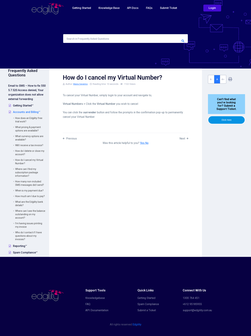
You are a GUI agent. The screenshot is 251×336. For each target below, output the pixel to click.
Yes (142, 143)
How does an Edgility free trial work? (28, 120)
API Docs (132, 8)
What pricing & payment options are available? (28, 129)
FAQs (149, 8)
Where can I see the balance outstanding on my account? (30, 214)
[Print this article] (230, 79)
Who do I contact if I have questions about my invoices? (28, 236)
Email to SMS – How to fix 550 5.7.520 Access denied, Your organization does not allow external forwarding (27, 92)
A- (211, 79)
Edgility (137, 324)
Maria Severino (80, 84)
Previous (71, 138)
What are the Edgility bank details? (29, 203)
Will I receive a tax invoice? (29, 145)
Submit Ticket (168, 8)
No (147, 143)
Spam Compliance (24, 252)
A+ (223, 79)
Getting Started (81, 8)
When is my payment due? (29, 190)
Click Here (226, 120)
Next (182, 138)
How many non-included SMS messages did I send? (29, 183)
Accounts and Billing (26, 112)
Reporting (19, 246)
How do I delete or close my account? (29, 153)
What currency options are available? (29, 138)
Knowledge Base (109, 8)
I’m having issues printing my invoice (28, 225)
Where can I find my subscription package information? (26, 172)
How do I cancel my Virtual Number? (29, 162)
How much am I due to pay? (30, 196)
